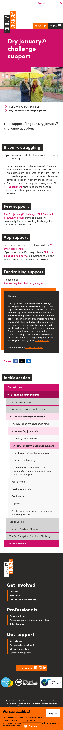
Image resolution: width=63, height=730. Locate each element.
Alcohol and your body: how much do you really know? (31, 512)
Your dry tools (19, 481)
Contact (14, 591)
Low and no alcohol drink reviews (27, 409)
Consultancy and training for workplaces (30, 620)
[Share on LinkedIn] (28, 361)
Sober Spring (16, 521)
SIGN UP (40, 26)
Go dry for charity (21, 489)
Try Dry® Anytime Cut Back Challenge (30, 536)
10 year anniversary (24, 460)
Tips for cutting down (21, 402)
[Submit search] (61, 3)
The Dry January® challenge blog (30, 423)
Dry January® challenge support (35, 445)
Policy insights (17, 624)
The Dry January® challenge (25, 106)
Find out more (14, 186)
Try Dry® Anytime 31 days (23, 529)
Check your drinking (20, 648)
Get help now (15, 387)
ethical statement (34, 347)
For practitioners (18, 616)
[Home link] (31, 568)
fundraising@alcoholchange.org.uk (24, 283)
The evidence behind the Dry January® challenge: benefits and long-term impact (32, 471)
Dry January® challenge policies (31, 453)
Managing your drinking (25, 394)
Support (15, 503)
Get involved (18, 496)
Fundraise (15, 595)
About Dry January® (26, 431)
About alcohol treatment (22, 644)
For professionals (17, 543)
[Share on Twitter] (22, 361)
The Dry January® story (26, 438)
